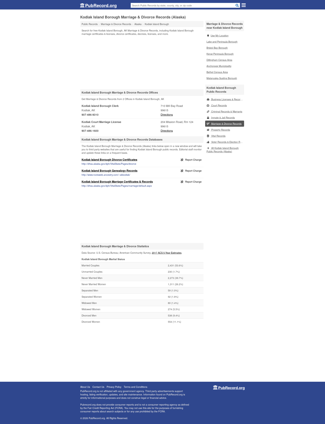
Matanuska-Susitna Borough (222, 78)
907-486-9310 (90, 115)
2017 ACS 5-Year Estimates (166, 252)
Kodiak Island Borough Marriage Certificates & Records (117, 182)
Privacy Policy (114, 386)
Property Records (220, 129)
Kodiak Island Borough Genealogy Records (109, 171)
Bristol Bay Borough (217, 47)
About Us (85, 386)
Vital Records (218, 135)
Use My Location (220, 35)
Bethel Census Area (217, 72)
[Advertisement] (141, 62)
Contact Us (98, 386)
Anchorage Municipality (219, 66)
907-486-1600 (90, 131)
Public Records (90, 24)
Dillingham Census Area (219, 60)
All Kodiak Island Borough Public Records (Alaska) (223, 149)
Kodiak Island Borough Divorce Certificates (109, 160)
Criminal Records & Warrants (226, 111)
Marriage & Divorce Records (226, 123)
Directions (167, 115)
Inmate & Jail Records (223, 117)
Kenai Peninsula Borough (220, 53)
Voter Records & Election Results (227, 142)
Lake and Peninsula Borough (222, 41)
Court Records (219, 105)
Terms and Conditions (135, 386)
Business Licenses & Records (227, 99)
